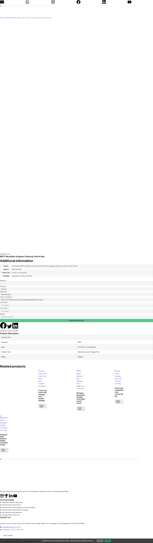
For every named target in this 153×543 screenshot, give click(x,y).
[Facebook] (78, 2)
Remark (2, 314)
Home (2, 18)
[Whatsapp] (27, 2)
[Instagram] (53, 2)
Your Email (3, 302)
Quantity (3, 280)
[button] (3, 327)
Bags (18, 18)
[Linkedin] (104, 2)
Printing (3, 286)
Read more (41, 406)
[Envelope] (2, 2)
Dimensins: (4, 292)
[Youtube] (129, 2)
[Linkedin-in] (11, 496)
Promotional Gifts (10, 18)
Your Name (4, 308)
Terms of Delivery (6, 297)
